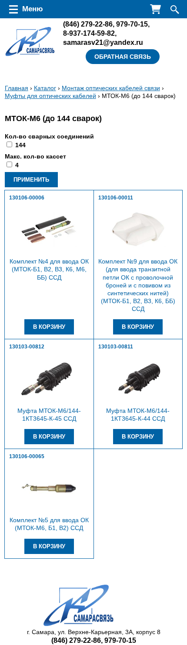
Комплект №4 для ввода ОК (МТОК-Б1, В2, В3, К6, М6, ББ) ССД (49, 269)
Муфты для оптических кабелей (50, 95)
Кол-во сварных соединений (49, 136)
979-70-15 (132, 24)
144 (20, 145)
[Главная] (30, 42)
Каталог (45, 87)
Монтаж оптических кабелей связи (111, 87)
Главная (16, 87)
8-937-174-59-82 (89, 33)
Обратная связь (122, 56)
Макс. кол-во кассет (35, 156)
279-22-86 (88, 24)
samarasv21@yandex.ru (103, 42)
